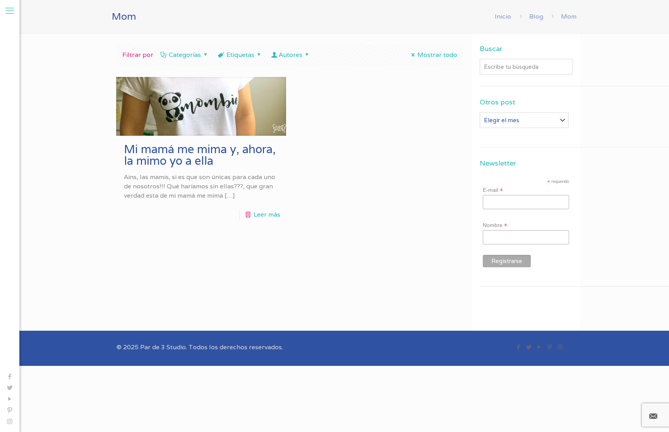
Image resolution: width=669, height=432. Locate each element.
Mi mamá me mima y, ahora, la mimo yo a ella (200, 155)
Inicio (503, 16)
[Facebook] (9, 376)
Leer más (267, 214)
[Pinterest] (9, 410)
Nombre (495, 225)
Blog (536, 16)
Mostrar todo (437, 55)
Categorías (185, 55)
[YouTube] (9, 399)
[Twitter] (9, 388)
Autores (290, 55)
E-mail (493, 190)
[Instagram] (9, 421)
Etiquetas (240, 55)
